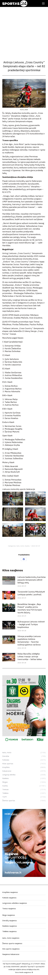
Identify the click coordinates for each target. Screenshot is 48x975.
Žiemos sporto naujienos (12, 943)
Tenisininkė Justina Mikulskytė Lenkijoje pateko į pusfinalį (31, 593)
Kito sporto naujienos (11, 949)
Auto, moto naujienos (10, 938)
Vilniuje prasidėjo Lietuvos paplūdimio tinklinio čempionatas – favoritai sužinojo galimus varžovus (29, 640)
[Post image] (8, 580)
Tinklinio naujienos (9, 931)
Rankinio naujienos (9, 926)
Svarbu (27, 546)
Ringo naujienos (8, 915)
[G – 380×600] (24, 742)
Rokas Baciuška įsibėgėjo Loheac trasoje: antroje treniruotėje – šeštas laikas (29, 657)
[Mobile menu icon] (43, 3)
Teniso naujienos (9, 908)
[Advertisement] (24, 32)
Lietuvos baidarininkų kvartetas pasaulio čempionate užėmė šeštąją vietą (31, 580)
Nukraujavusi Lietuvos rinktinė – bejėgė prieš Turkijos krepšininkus (31, 624)
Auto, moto (20, 546)
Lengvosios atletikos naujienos (14, 903)
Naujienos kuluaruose (10, 954)
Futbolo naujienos (9, 897)
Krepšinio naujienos (10, 892)
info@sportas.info (33, 969)
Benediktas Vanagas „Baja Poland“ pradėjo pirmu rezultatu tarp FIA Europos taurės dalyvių (29, 608)
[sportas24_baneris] (24, 876)
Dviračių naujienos (9, 920)
